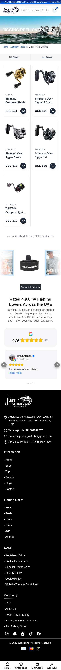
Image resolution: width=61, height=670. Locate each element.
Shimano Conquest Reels (15, 100)
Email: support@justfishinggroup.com (30, 435)
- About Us (10, 608)
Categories (21, 667)
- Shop (8, 465)
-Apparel (9, 536)
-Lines (8, 518)
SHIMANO (10, 95)
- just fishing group (15, 625)
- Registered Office (14, 554)
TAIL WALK (10, 205)
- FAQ (7, 602)
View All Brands (30, 287)
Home (5, 47)
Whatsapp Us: (25, 429)
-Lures (8, 524)
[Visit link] (7, 633)
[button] (4, 364)
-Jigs (7, 530)
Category (15, 47)
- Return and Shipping (16, 614)
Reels (24, 47)
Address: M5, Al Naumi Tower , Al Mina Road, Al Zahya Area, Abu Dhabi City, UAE (30, 420)
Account (52, 667)
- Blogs (8, 482)
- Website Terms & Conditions (21, 583)
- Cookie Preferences (16, 560)
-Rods (8, 507)
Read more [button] (14, 372)
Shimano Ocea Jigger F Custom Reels (45, 101)
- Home (8, 459)
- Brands (9, 476)
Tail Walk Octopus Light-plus (14, 210)
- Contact (9, 488)
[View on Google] (11, 357)
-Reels (8, 512)
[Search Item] (46, 10)
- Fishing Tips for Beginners (20, 620)
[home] (11, 10)
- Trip (7, 471)
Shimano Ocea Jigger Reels (14, 155)
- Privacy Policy (13, 572)
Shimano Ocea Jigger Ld (44, 155)
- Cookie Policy (12, 578)
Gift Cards (37, 667)
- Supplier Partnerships (17, 566)
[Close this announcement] (57, 2)
